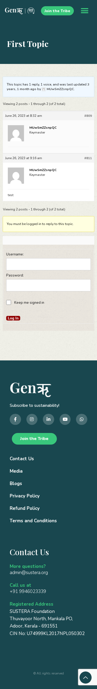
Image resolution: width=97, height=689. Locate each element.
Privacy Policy (25, 496)
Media (16, 471)
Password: (15, 275)
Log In (13, 318)
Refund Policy (25, 508)
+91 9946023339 (28, 591)
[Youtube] (65, 419)
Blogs (16, 483)
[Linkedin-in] (48, 419)
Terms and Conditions (33, 521)
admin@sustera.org (29, 572)
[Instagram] (32, 419)
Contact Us (22, 459)
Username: (15, 254)
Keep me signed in (29, 302)
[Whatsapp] (81, 419)
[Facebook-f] (15, 419)
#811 (88, 158)
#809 (88, 116)
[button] (85, 11)
